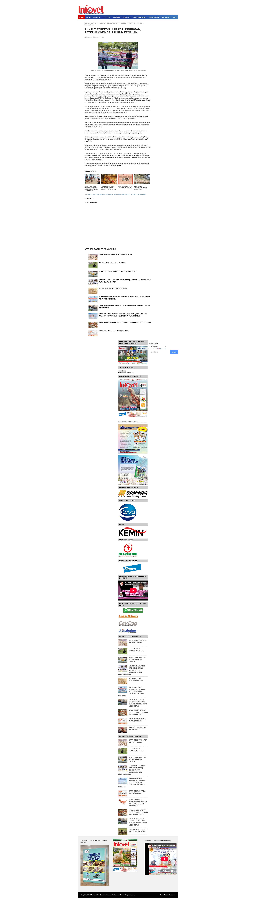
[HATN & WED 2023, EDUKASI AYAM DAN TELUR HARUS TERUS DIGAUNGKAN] (92, 179)
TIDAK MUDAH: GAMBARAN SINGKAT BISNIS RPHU (141, 187)
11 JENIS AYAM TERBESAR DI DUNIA (112, 263)
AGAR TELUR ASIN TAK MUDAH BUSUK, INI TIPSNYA (118, 271)
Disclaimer (172, 895)
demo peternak (100, 194)
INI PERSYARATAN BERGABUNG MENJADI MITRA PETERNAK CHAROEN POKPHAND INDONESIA (131, 691)
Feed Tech (106, 17)
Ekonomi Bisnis (154, 17)
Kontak (166, 895)
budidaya (116, 17)
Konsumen (166, 17)
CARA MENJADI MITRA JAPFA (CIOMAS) (113, 331)
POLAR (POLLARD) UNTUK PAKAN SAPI (113, 288)
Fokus (88, 17)
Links (81, 21)
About (161, 895)
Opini (174, 17)
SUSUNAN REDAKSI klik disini (127, 421)
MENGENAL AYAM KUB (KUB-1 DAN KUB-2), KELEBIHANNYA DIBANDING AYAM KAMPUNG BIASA (131, 670)
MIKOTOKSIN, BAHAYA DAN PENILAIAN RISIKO (125, 186)
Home (81, 17)
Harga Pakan (117, 194)
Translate (163, 349)
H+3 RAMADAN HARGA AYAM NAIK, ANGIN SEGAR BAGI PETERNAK (108, 187)
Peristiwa (96, 17)
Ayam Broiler (91, 194)
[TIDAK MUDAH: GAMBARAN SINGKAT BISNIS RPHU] (142, 179)
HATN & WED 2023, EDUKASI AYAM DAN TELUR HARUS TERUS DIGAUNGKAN (91, 188)
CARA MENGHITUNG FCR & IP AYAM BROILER (115, 254)
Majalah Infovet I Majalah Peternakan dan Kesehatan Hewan (107, 895)
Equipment (126, 17)
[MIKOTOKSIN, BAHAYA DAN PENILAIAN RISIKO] (125, 179)
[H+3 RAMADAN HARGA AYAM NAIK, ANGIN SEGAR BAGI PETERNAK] (109, 179)
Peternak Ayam (141, 194)
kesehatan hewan (139, 17)
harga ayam (109, 194)
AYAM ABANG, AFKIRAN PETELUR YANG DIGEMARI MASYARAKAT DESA (125, 322)
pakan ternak (126, 194)
